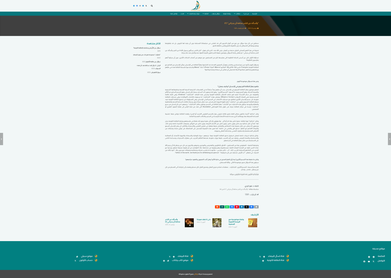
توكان (196, 274)
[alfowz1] (195, 6)
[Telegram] (143, 5)
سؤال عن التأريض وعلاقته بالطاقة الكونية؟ (146, 48)
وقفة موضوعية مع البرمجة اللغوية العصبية (236, 221)
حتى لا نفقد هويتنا (204, 219)
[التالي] (167, 223)
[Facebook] (136, 5)
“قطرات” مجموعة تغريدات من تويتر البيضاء (146, 55)
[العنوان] (168, 261)
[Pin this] (236, 206)
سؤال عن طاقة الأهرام (153, 61)
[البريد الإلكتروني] (140, 5)
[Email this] (256, 206)
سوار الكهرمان (155, 72)
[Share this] (251, 206)
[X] (146, 5)
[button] (152, 5)
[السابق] (256, 223)
